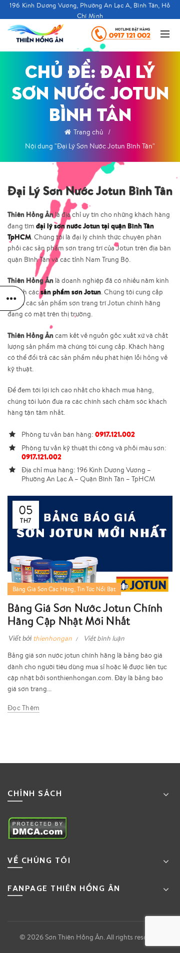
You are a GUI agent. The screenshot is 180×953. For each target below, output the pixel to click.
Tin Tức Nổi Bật (96, 589)
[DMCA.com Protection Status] (38, 827)
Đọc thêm (24, 707)
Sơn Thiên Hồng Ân (74, 937)
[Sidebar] (12, 298)
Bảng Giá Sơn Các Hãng (43, 589)
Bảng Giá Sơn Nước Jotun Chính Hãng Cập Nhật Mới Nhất (85, 614)
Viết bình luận (104, 638)
